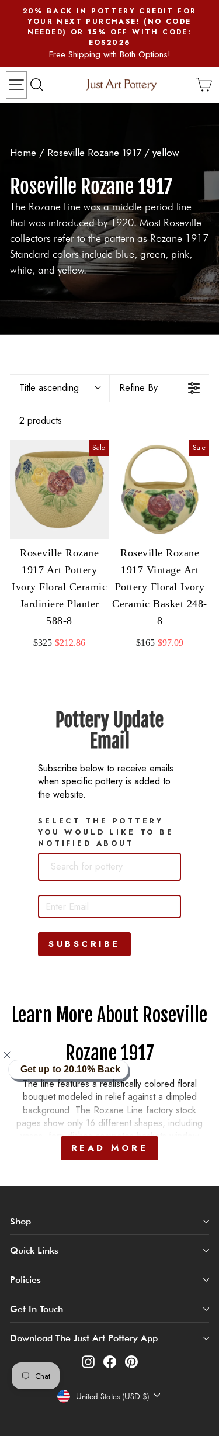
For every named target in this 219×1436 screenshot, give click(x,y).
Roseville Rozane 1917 (94, 153)
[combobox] (109, 867)
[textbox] (106, 866)
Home (23, 153)
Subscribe (84, 943)
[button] (14, 1055)
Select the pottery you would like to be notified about (106, 832)
